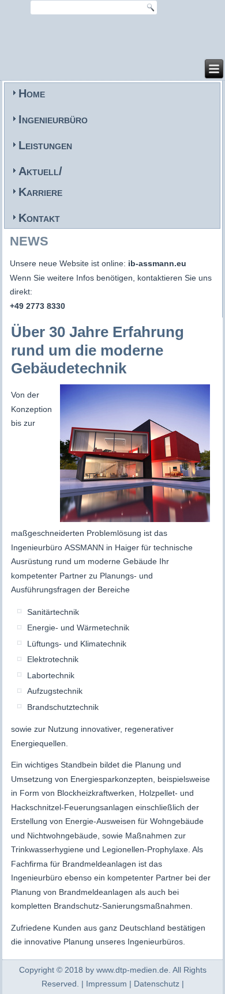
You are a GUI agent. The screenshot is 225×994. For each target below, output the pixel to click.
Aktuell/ (40, 171)
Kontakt (39, 217)
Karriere (40, 192)
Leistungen (45, 145)
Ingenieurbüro (53, 119)
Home (31, 93)
